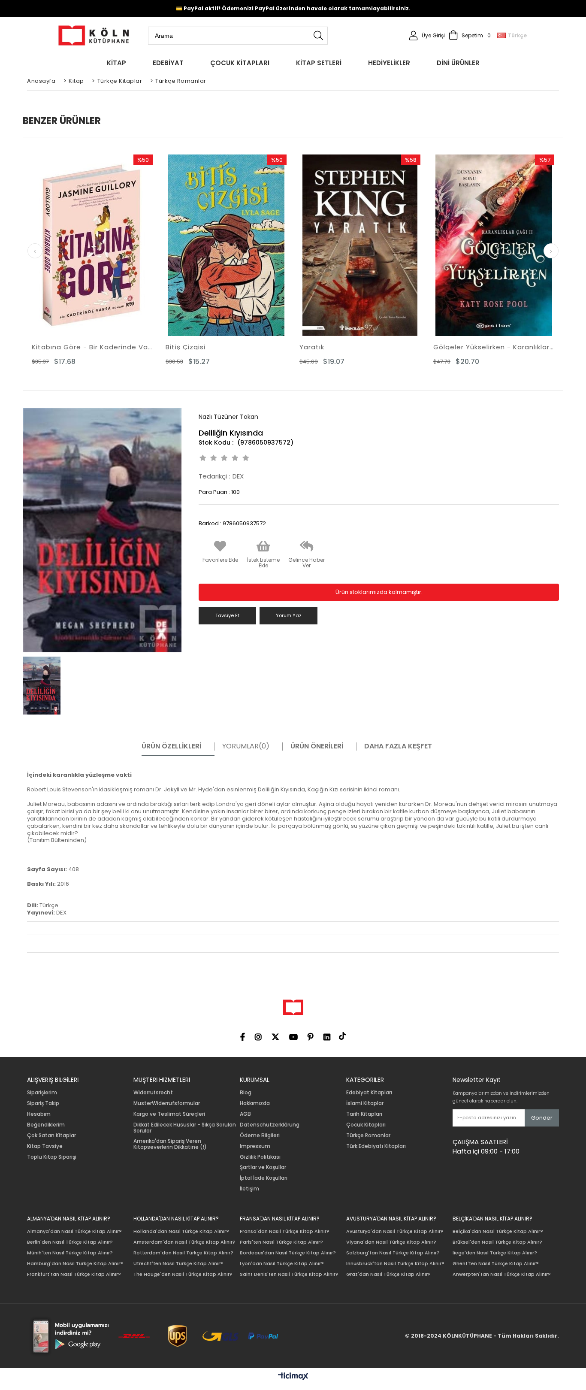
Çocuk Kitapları (366, 1125)
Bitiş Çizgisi (185, 347)
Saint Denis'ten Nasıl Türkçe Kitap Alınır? (289, 1274)
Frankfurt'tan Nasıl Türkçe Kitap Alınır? (74, 1274)
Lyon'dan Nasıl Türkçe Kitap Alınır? (282, 1263)
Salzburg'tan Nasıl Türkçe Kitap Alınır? (393, 1253)
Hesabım (39, 1114)
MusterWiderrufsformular (166, 1103)
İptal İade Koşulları (263, 1178)
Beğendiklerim (46, 1125)
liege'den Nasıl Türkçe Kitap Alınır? (495, 1253)
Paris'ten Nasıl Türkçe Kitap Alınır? (281, 1242)
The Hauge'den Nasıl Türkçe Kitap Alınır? (183, 1274)
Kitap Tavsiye (45, 1146)
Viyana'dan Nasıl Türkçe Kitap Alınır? (391, 1242)
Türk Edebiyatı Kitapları (376, 1146)
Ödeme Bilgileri (260, 1136)
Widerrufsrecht (153, 1093)
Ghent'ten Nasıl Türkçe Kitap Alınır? (496, 1263)
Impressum (255, 1146)
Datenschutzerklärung (269, 1125)
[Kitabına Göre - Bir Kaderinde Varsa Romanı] (92, 245)
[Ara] (318, 35)
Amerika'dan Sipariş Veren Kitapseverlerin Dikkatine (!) (170, 1144)
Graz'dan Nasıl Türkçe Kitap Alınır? (388, 1274)
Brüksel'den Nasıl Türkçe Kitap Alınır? (497, 1242)
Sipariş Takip (43, 1103)
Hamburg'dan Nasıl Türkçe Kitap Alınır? (75, 1263)
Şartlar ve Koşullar (263, 1167)
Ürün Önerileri (316, 746)
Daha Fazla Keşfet (398, 746)
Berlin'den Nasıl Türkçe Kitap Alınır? (70, 1242)
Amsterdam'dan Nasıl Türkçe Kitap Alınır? (184, 1242)
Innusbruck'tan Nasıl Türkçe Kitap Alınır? (395, 1263)
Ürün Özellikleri (171, 746)
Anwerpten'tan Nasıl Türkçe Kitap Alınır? (502, 1274)
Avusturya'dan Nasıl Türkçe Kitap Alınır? (395, 1231)
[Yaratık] (359, 245)
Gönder (542, 1118)
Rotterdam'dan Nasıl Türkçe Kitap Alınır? (183, 1253)
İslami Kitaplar (365, 1103)
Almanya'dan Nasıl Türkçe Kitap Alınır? (74, 1231)
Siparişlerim (42, 1093)
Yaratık (311, 347)
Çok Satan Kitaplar (51, 1136)
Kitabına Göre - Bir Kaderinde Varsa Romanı (92, 347)
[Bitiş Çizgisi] (226, 245)
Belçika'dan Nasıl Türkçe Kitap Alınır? (498, 1231)
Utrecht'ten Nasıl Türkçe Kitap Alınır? (178, 1263)
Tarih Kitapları (364, 1114)
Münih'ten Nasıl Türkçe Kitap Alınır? (70, 1253)
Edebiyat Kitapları (369, 1093)
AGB (245, 1114)
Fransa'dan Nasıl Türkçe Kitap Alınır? (284, 1231)
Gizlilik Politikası (260, 1157)
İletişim (249, 1189)
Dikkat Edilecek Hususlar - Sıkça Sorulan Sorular (184, 1128)
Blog (245, 1093)
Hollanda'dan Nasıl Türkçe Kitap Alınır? (181, 1231)
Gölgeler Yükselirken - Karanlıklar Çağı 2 (493, 347)
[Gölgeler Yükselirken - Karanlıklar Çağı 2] (493, 245)
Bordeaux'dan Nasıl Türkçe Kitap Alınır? (288, 1253)
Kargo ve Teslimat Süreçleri (169, 1114)
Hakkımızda (255, 1103)
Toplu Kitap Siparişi (51, 1157)
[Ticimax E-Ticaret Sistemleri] (293, 1376)
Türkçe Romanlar (368, 1136)
